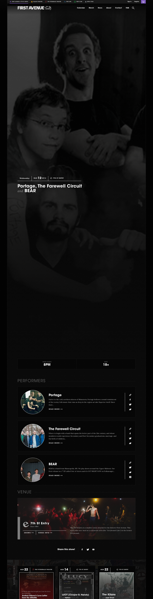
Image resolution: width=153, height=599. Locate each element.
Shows (27, 533)
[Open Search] (133, 8)
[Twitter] (130, 404)
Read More (54, 409)
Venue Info (43, 533)
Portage (55, 395)
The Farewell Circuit (64, 429)
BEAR (53, 464)
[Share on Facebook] (82, 550)
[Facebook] (130, 400)
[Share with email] (93, 550)
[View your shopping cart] (143, 2)
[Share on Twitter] (88, 550)
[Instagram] (130, 477)
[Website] (130, 395)
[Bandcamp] (130, 409)
